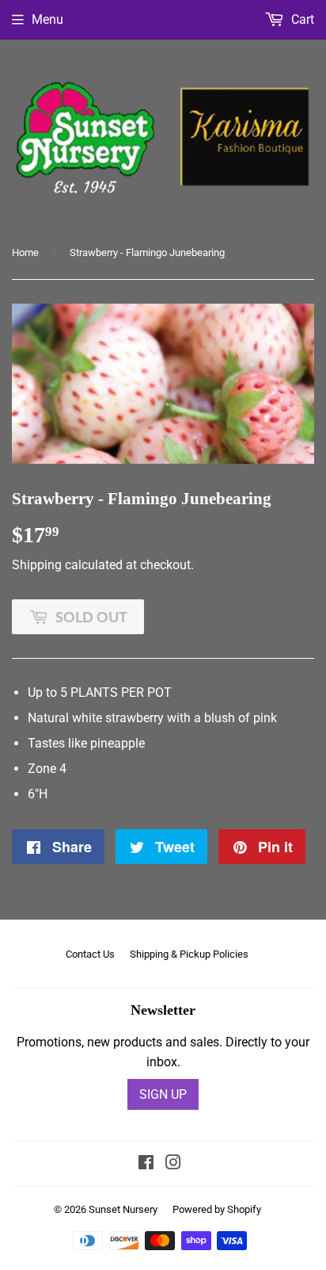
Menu (47, 19)
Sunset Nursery (123, 1209)
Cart (301, 19)
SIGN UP (163, 1094)
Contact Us (90, 954)
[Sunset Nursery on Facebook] (146, 1164)
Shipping (37, 564)
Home (25, 252)
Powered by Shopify (216, 1209)
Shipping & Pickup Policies (189, 954)
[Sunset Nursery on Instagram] (173, 1164)
